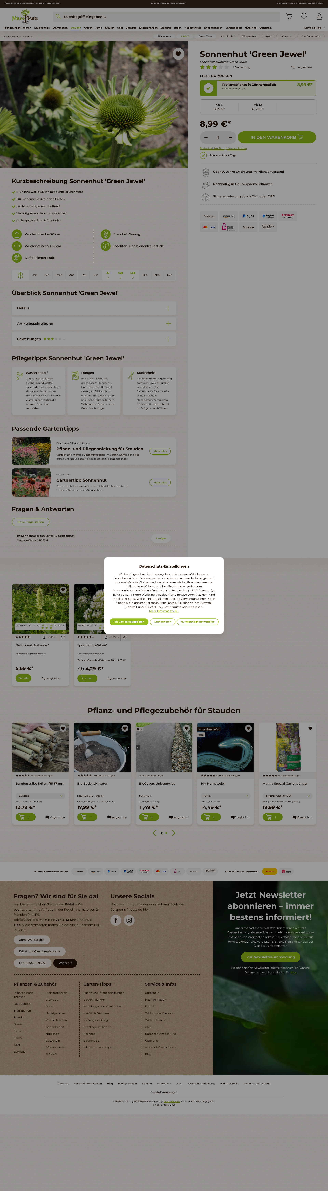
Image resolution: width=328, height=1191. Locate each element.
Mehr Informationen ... (164, 611)
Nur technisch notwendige (198, 621)
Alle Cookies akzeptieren (129, 621)
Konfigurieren (162, 621)
